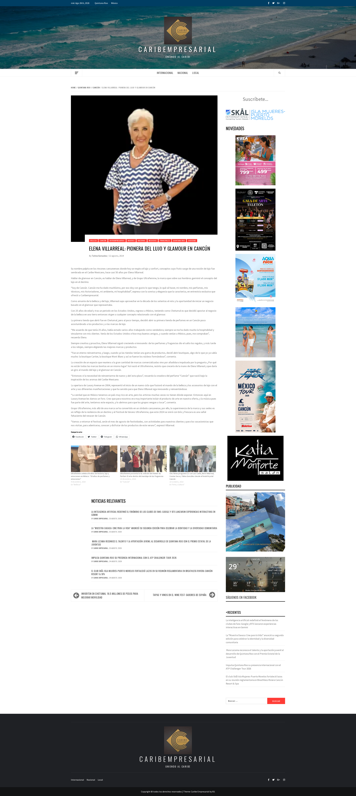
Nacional (183, 73)
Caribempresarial (178, 49)
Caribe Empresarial (100, 518)
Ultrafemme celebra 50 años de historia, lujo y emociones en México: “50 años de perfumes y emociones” (90, 476)
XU (213, 791)
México (114, 3)
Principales (165, 240)
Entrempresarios (117, 240)
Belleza (93, 240)
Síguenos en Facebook (241, 597)
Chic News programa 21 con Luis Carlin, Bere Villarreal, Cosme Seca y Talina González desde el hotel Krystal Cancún (192, 476)
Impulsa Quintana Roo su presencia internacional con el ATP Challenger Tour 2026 (134, 557)
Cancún (103, 240)
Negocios (153, 240)
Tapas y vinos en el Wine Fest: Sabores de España (180, 595)
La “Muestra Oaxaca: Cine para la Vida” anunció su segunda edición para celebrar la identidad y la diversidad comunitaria (154, 528)
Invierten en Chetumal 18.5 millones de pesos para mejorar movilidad (109, 595)
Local (195, 73)
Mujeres (131, 240)
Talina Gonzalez (100, 255)
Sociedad (192, 240)
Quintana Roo (101, 3)
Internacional (165, 73)
